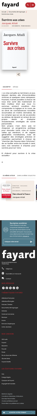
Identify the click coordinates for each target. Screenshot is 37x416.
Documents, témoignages (17, 12)
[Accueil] (10, 5)
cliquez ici (26, 236)
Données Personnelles (8, 399)
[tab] (7, 87)
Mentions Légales (7, 394)
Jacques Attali (9, 23)
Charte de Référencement (10, 401)
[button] (21, 26)
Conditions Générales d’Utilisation (12, 396)
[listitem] (3, 288)
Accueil (4, 12)
